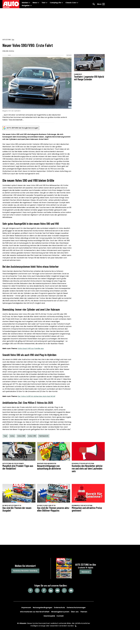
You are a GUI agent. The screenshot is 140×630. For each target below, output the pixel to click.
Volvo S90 (21, 436)
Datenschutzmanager (76, 607)
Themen (83, 612)
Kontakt (60, 616)
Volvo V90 (32, 436)
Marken (25, 2)
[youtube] (57, 590)
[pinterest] (30, 590)
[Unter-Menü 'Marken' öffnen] (29, 2)
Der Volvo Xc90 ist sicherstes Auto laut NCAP (36, 396)
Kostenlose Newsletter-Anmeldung (25, 570)
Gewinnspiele (49, 616)
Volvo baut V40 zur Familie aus (31, 348)
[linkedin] (50, 590)
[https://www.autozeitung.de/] (10, 4)
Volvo (12, 436)
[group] (37, 89)
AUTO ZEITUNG (6, 39)
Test (43, 2)
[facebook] (44, 590)
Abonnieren (85, 572)
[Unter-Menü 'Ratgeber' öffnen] (31, 5)
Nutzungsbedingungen (42, 607)
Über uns (75, 612)
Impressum (26, 607)
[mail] (71, 590)
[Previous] (5, 83)
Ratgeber (26, 5)
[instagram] (37, 590)
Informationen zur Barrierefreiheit (35, 612)
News (35, 2)
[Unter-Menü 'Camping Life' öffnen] (62, 2)
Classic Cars (70, 2)
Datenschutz (59, 607)
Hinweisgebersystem (60, 612)
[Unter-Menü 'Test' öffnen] (46, 2)
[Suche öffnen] (94, 4)
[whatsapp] (64, 590)
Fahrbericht (43, 436)
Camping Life (55, 2)
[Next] (68, 83)
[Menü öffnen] (103, 4)
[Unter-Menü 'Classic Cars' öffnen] (77, 2)
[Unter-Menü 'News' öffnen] (38, 2)
